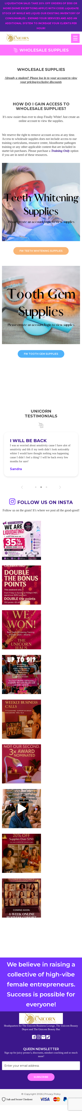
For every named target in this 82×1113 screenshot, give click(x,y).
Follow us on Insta (45, 502)
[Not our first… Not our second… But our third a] (21, 763)
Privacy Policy (52, 1093)
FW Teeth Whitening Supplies (41, 250)
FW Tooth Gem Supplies (41, 353)
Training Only (60, 150)
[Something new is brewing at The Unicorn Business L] (21, 719)
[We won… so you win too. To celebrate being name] (21, 585)
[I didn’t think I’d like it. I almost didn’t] (21, 898)
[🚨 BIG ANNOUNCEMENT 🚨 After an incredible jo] (21, 540)
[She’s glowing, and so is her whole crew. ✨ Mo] (21, 674)
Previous (22, 487)
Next (60, 487)
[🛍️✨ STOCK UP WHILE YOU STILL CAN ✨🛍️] (21, 853)
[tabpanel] (41, 454)
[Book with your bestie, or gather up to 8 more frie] (21, 808)
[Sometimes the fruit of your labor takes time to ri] (21, 629)
